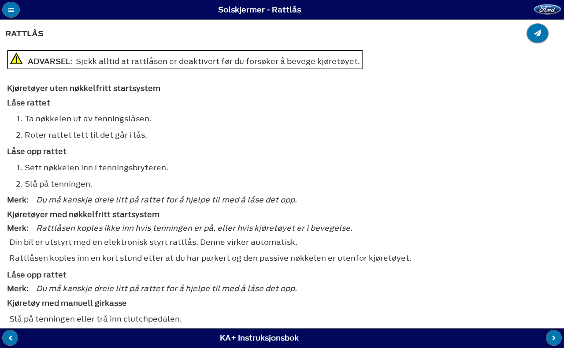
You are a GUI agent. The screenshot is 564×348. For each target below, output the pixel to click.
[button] (11, 10)
